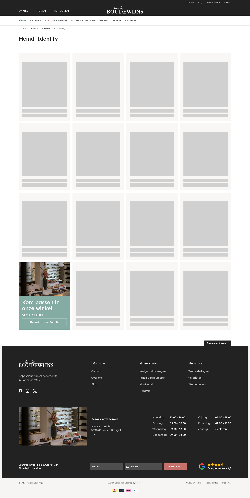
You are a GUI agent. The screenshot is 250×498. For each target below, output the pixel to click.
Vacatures (130, 20)
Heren (41, 10)
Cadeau (116, 20)
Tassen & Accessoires (83, 20)
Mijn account (196, 363)
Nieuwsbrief (60, 20)
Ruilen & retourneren (152, 377)
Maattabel (146, 384)
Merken (103, 20)
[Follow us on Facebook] (20, 391)
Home (33, 29)
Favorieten (195, 377)
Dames (24, 10)
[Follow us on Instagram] (27, 391)
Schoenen (35, 20)
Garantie (144, 391)
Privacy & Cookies (193, 483)
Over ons (190, 2)
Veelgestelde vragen (152, 371)
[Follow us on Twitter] (35, 391)
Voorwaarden (212, 483)
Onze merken (44, 29)
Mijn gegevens (197, 384)
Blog (200, 2)
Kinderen (61, 10)
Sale (46, 20)
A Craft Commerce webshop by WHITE (124, 483)
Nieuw (22, 20)
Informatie (98, 363)
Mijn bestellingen (198, 371)
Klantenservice (213, 2)
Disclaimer (226, 483)
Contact (227, 2)
